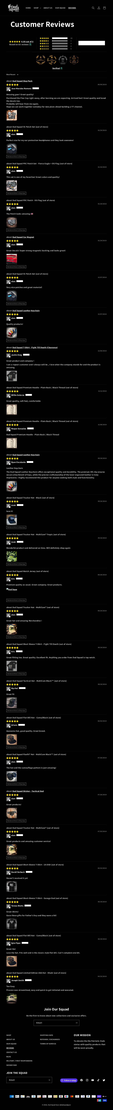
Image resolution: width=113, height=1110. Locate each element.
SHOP (8, 1035)
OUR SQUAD (11, 1044)
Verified (56, 68)
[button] (37, 8)
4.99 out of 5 (27, 41)
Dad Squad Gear (53, 1105)
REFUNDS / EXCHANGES (50, 1039)
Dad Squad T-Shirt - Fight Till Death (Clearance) (35, 347)
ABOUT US (10, 1039)
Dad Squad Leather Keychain (26, 310)
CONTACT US (11, 1052)
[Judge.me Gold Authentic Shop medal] (40, 60)
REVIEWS (10, 1048)
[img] (21, 41)
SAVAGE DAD (11, 1065)
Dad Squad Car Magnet (23, 237)
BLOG (8, 1056)
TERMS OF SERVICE (48, 1044)
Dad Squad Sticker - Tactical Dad (28, 791)
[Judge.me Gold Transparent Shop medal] (51, 60)
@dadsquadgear (65, 1105)
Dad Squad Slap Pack (22, 81)
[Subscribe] (76, 1023)
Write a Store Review (91, 43)
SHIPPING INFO (46, 1035)
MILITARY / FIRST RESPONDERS (19, 1061)
